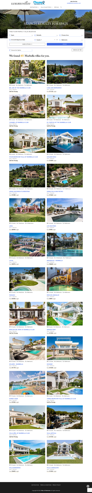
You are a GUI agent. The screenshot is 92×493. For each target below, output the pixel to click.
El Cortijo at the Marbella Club (59, 122)
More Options (26, 44)
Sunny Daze (13, 399)
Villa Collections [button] (46, 7)
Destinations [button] (34, 7)
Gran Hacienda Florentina (19, 191)
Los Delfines (51, 226)
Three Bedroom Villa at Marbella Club (61, 399)
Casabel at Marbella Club (18, 122)
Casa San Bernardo (54, 88)
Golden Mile (51, 157)
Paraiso (12, 295)
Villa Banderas (14, 468)
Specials (56, 7)
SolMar (49, 364)
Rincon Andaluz (53, 295)
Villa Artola (51, 433)
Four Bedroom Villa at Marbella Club (23, 157)
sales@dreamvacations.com (74, 3)
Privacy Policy (57, 485)
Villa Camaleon (53, 468)
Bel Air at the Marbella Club (19, 88)
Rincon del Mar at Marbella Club (21, 330)
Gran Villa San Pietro (55, 191)
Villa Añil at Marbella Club (19, 433)
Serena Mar (51, 330)
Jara (11, 226)
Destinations (35, 485)
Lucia (11, 260)
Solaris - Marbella (16, 364)
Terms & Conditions (45, 485)
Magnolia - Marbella (55, 260)
